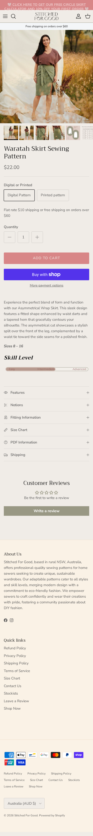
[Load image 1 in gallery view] (46, 76)
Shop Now (12, 708)
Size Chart (12, 678)
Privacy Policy (15, 655)
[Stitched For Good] (46, 16)
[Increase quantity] (37, 237)
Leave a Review (16, 701)
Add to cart (46, 258)
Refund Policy (15, 648)
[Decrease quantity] (9, 237)
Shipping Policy (16, 663)
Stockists (11, 693)
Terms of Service (17, 670)
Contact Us (12, 686)
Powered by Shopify (52, 815)
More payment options (46, 286)
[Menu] (5, 16)
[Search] (15, 16)
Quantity (11, 226)
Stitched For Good (26, 815)
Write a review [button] (47, 511)
